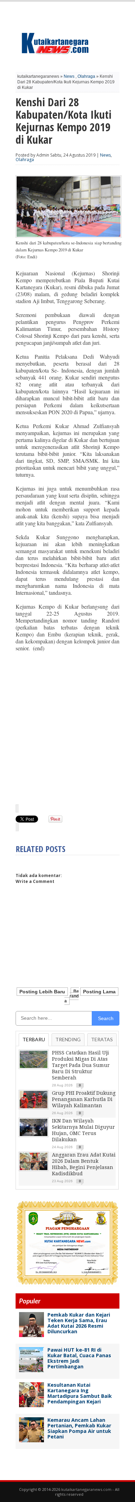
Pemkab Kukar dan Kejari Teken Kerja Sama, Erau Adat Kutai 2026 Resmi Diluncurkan (78, 1323)
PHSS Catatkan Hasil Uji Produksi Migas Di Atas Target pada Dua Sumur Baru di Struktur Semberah (81, 1065)
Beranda (71, 996)
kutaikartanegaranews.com (86, 1489)
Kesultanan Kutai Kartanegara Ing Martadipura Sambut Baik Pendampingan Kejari (79, 1393)
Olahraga (86, 76)
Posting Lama (99, 991)
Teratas (102, 1039)
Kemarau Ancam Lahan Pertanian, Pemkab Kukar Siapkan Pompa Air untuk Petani (79, 1428)
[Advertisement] (67, 727)
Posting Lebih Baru (42, 991)
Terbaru (33, 1039)
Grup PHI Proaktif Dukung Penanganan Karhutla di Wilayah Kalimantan (84, 1099)
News (69, 76)
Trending (68, 1039)
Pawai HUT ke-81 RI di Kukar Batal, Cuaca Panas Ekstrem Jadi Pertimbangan (79, 1358)
